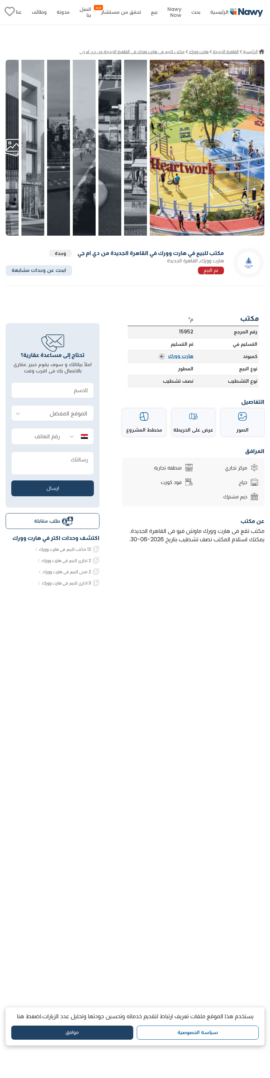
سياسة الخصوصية (198, 1032)
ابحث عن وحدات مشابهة (39, 270)
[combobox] (59, 413)
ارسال (52, 488)
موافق (72, 1032)
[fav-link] (10, 12)
